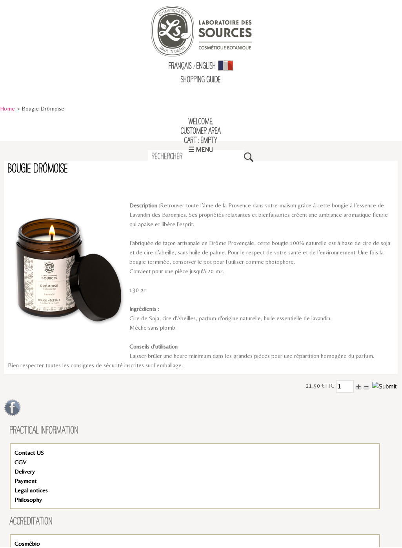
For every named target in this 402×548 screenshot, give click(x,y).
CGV (20, 462)
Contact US (29, 452)
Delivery (25, 471)
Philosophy (28, 499)
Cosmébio (27, 543)
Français (180, 66)
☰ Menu (200, 149)
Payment (26, 480)
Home (7, 108)
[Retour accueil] (201, 30)
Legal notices (31, 490)
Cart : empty (200, 140)
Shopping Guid (199, 80)
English (206, 66)
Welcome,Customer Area (201, 126)
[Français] (225, 66)
